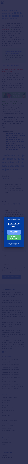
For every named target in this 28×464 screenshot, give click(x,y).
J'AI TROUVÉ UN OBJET (14, 232)
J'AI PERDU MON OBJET (14, 237)
